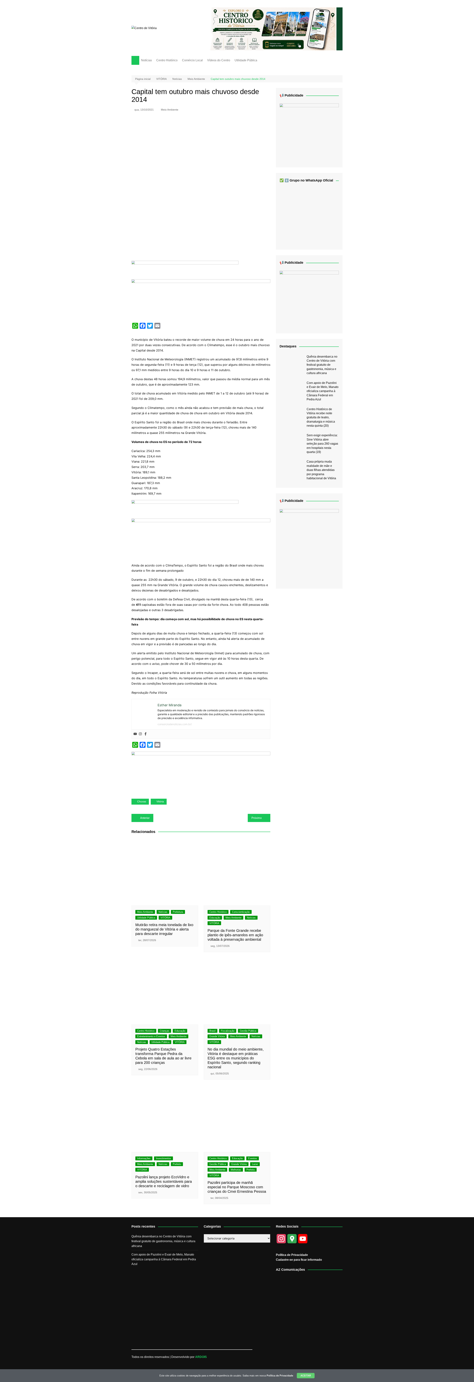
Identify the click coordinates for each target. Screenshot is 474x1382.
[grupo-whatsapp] (184, 270)
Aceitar (306, 1375)
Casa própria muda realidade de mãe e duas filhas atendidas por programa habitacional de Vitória (321, 470)
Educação (214, 917)
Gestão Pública (248, 1030)
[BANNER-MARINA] (309, 545)
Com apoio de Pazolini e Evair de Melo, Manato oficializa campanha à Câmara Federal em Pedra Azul (322, 391)
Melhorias (236, 1169)
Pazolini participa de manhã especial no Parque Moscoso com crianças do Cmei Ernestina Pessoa (237, 1187)
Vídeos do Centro (218, 60)
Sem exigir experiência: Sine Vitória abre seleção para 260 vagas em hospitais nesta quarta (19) (322, 444)
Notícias (146, 60)
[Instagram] (140, 734)
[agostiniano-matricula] (200, 299)
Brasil (212, 1030)
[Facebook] (145, 734)
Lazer (255, 1164)
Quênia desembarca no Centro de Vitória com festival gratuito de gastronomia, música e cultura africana (322, 365)
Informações (144, 1158)
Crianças (164, 1030)
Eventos (252, 1158)
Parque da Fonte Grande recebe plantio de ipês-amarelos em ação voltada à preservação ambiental (235, 934)
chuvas (141, 801)
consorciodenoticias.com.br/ (175, 724)
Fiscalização (227, 1030)
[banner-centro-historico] (273, 28)
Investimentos (163, 1158)
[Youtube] (135, 734)
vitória (160, 801)
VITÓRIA (165, 917)
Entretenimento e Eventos (151, 1036)
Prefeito (177, 1164)
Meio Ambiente (169, 109)
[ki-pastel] (309, 299)
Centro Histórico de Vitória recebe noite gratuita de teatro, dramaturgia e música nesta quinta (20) (321, 417)
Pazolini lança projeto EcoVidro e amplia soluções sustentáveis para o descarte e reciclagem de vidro (163, 1181)
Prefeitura (178, 912)
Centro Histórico (167, 60)
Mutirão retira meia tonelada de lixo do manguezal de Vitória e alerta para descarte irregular (164, 929)
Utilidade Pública (246, 60)
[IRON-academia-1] (200, 772)
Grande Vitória (217, 1036)
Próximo (256, 817)
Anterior (145, 817)
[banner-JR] (309, 132)
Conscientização (241, 912)
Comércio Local (192, 60)
